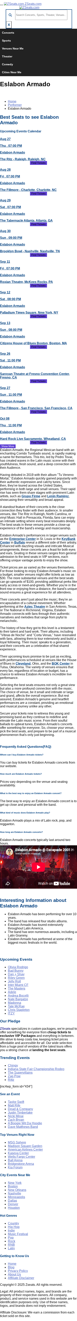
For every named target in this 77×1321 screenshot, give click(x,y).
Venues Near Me (12, 48)
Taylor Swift (16, 1102)
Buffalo (19, 542)
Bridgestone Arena (21, 1163)
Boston (13, 1186)
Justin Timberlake (20, 1112)
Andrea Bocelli (18, 995)
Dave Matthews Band (23, 1126)
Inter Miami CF (18, 985)
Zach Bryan (16, 1119)
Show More (7, 446)
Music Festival (18, 1234)
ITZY (11, 1013)
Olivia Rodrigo (18, 967)
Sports (6, 40)
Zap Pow (14, 1076)
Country (13, 1223)
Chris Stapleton (19, 1010)
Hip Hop (14, 1227)
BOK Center (61, 663)
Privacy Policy (18, 1271)
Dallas (12, 1200)
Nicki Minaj (15, 1116)
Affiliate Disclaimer (21, 1278)
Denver (13, 1204)
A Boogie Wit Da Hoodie (25, 1123)
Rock (11, 1241)
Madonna (14, 1002)
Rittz (11, 1079)
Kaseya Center (18, 1153)
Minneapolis (16, 1197)
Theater (7, 56)
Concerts (8, 32)
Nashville (14, 1193)
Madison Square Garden (25, 1146)
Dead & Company (20, 1109)
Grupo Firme (31, 496)
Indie (11, 1230)
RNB (11, 1244)
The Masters (16, 988)
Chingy (13, 1065)
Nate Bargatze (18, 999)
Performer (15, 105)
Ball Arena (15, 1160)
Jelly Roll (14, 981)
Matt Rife (14, 1105)
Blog (11, 1267)
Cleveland (23, 663)
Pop (11, 1237)
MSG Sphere (17, 1142)
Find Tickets (38, 162)
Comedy (7, 64)
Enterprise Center (22, 539)
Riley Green (16, 977)
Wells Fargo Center (21, 1156)
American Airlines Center (25, 1149)
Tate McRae (16, 1006)
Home (12, 101)
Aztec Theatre (34, 606)
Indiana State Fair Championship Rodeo (36, 1069)
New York (15, 1182)
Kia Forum (15, 1167)
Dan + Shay (16, 974)
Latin (11, 1248)
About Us (14, 1274)
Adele (12, 992)
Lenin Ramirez (58, 496)
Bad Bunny (15, 970)
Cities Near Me (11, 72)
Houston (14, 1207)
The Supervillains (20, 1072)
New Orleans (17, 1190)
